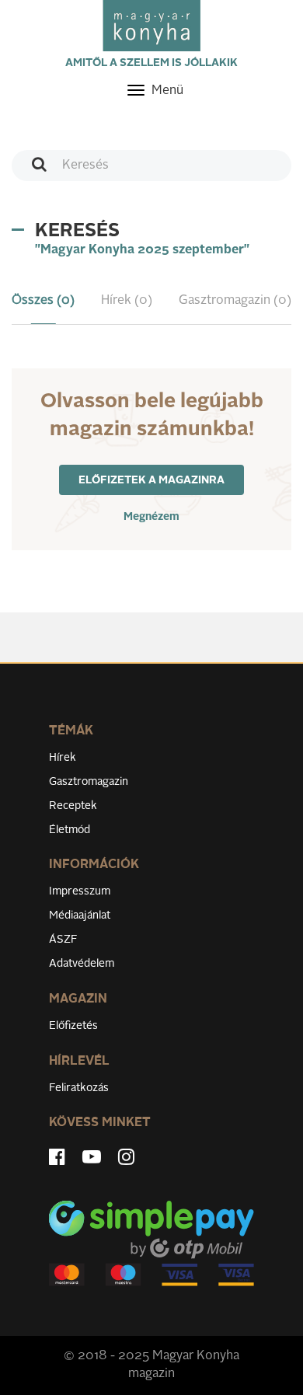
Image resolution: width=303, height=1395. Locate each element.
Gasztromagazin (88, 781)
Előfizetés (73, 1025)
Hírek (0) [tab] (126, 301)
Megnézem (151, 516)
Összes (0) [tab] (43, 301)
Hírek (62, 757)
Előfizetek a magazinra (151, 480)
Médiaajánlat (79, 915)
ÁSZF (63, 939)
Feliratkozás (79, 1088)
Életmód (69, 830)
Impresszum (79, 891)
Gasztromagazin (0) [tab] (235, 301)
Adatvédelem (81, 963)
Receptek (73, 805)
